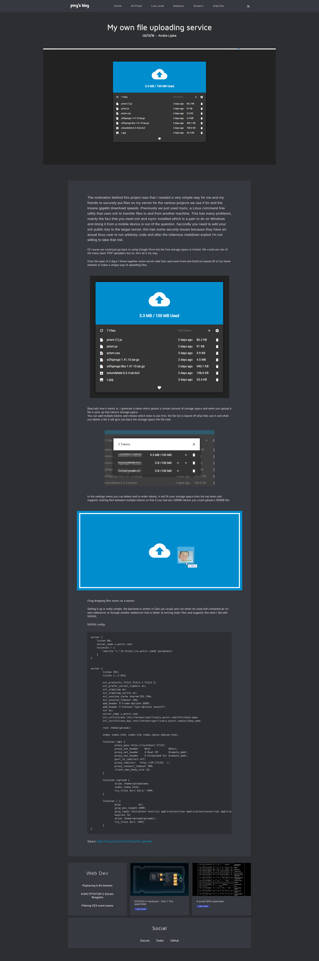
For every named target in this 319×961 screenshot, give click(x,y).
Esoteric (199, 6)
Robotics (178, 6)
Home (118, 6)
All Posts (136, 6)
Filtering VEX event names (97, 905)
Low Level (157, 6)
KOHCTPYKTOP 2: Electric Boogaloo (97, 896)
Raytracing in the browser (97, 885)
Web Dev (218, 6)
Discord (144, 940)
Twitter (160, 940)
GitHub (174, 940)
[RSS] (248, 6)
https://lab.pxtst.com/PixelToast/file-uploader (124, 841)
